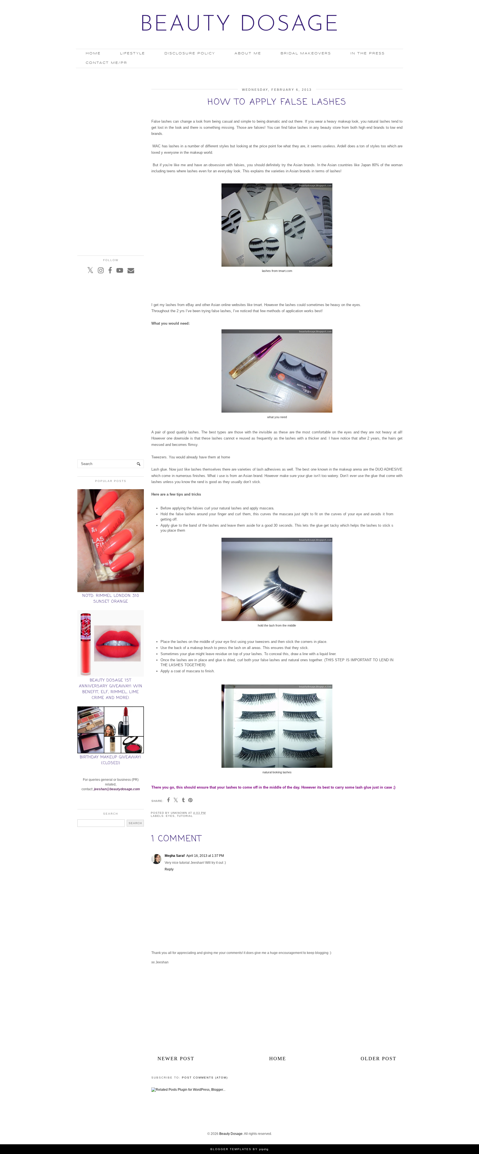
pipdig (264, 1149)
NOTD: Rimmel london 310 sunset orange (110, 599)
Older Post (378, 1058)
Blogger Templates (230, 1149)
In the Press (367, 53)
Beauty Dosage (240, 25)
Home (93, 53)
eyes (170, 815)
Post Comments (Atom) (205, 1077)
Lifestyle (132, 53)
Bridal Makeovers (306, 53)
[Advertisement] (276, 1010)
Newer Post (175, 1058)
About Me (248, 53)
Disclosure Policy (189, 53)
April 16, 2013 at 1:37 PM (205, 856)
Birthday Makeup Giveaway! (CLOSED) (110, 760)
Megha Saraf (175, 856)
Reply (169, 869)
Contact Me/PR (106, 62)
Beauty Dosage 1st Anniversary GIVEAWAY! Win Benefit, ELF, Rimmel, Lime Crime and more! (110, 689)
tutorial (185, 815)
